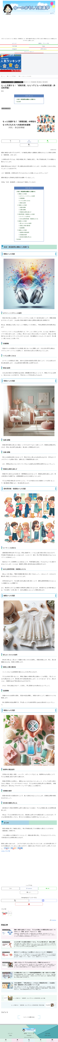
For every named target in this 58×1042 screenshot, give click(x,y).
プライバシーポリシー (29, 1037)
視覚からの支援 (23, 205)
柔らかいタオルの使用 (25, 223)
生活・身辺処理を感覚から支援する (26, 99)
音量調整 (22, 198)
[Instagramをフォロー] (43, 900)
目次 (26, 96)
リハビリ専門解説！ (19, 82)
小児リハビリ (27, 82)
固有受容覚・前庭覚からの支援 (27, 214)
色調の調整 (23, 207)
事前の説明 (23, 202)
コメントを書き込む (29, 1017)
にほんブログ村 (5, 851)
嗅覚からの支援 (23, 230)
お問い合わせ (48, 1035)
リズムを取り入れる (25, 200)
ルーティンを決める (25, 216)
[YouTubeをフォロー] (29, 904)
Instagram (29, 1035)
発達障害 (45, 82)
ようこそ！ (10, 1033)
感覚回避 (34, 82)
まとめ (19, 101)
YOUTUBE (47, 1033)
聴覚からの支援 (23, 193)
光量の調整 (23, 209)
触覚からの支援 (23, 221)
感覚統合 (40, 82)
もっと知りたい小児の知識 (8, 82)
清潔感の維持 (23, 234)
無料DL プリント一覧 (29, 1033)
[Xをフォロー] (15, 900)
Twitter (10, 1035)
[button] (29, 145)
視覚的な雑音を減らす (25, 212)
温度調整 (22, 227)
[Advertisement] (29, 27)
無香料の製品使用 (24, 232)
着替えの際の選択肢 (25, 225)
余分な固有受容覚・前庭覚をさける (29, 218)
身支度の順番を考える (25, 237)
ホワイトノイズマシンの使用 (27, 196)
